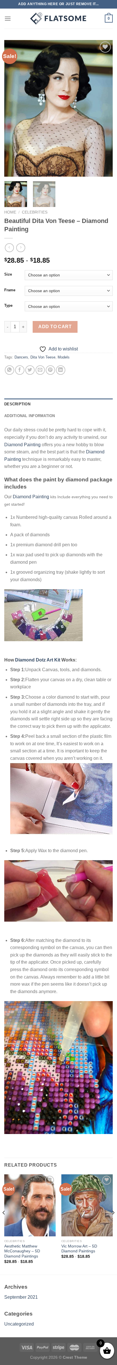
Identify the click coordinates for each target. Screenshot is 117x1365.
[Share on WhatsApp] (9, 370)
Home (10, 212)
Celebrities (34, 212)
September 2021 (21, 1297)
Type (8, 306)
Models (64, 357)
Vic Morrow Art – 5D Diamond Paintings (79, 1249)
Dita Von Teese (42, 357)
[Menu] (7, 18)
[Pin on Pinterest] (50, 370)
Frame (9, 290)
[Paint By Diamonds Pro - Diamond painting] (58, 19)
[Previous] (14, 108)
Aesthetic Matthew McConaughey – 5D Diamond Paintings (22, 1251)
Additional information (29, 416)
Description (17, 404)
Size (8, 274)
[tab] (58, 404)
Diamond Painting (22, 444)
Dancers (21, 357)
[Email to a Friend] (40, 370)
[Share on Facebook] (19, 370)
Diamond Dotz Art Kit (37, 659)
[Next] (103, 108)
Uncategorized (19, 1324)
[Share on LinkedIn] (60, 370)
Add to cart (55, 326)
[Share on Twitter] (30, 370)
